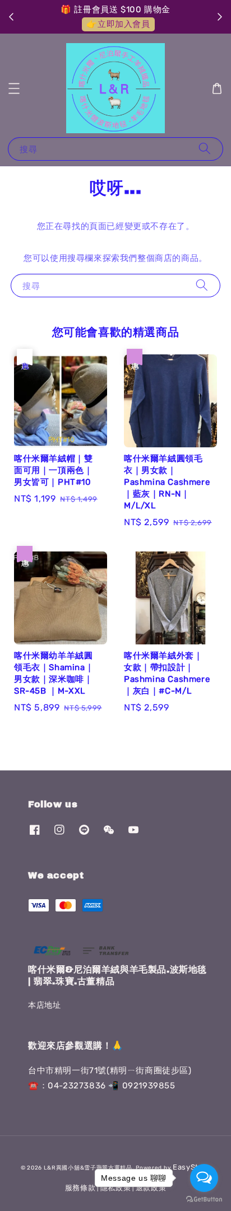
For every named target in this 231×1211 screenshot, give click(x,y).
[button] (14, 88)
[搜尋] (205, 149)
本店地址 (44, 1005)
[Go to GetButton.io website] (204, 1199)
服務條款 (80, 1188)
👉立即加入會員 (118, 24)
